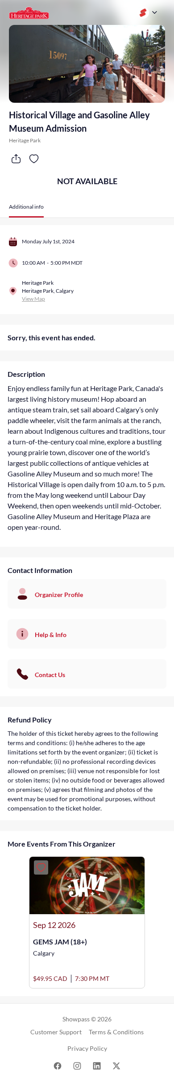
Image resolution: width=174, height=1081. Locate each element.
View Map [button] (33, 298)
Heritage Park (25, 140)
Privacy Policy (87, 1048)
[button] (26, 210)
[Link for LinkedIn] (96, 1065)
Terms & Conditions (116, 1032)
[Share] (16, 159)
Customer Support (56, 1032)
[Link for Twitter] (116, 1065)
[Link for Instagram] (77, 1065)
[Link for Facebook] (57, 1065)
